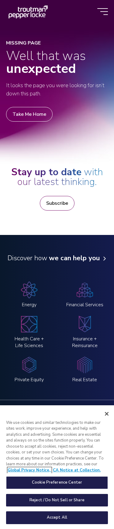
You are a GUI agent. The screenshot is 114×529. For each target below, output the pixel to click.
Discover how (54, 258)
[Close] (106, 414)
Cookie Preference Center (57, 482)
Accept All (57, 517)
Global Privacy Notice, (29, 470)
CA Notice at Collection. (77, 470)
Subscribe (57, 203)
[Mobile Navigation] (102, 12)
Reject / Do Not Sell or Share (57, 500)
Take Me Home (29, 114)
